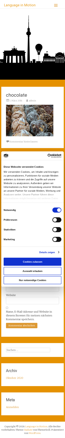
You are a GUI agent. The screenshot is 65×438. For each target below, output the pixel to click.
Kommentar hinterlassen (23, 141)
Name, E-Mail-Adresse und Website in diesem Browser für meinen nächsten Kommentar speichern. (29, 315)
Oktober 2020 (14, 377)
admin (32, 100)
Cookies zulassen (32, 261)
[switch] (56, 219)
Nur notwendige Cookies (32, 280)
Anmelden (12, 407)
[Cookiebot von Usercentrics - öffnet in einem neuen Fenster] (47, 156)
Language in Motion (20, 5)
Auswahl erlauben (32, 271)
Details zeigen (47, 252)
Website (11, 295)
